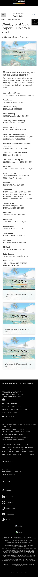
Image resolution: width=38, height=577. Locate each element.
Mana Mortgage (8, 474)
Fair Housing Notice (17, 538)
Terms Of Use (8, 537)
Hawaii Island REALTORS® (12, 434)
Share (35, 23)
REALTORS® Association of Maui (15, 444)
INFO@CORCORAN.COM (19, 546)
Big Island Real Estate (11, 406)
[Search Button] (33, 15)
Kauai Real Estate (9, 412)
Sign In (5, 469)
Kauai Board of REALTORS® (13, 440)
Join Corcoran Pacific (11, 472)
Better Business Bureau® (13, 429)
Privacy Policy (19, 537)
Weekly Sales (6, 19)
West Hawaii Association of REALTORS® (18, 454)
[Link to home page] (19, 3)
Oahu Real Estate (9, 404)
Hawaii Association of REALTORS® (16, 432)
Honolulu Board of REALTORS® (15, 437)
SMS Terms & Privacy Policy (24, 540)
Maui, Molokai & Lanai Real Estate (16, 409)
